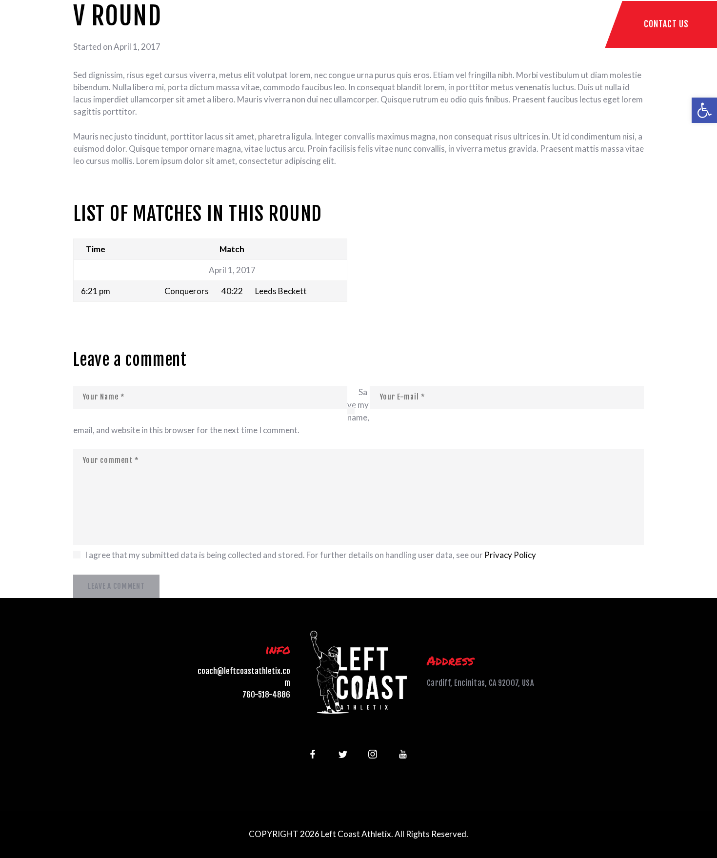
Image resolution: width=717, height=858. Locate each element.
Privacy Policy (510, 555)
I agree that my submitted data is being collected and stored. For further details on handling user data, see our (310, 555)
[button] (704, 110)
